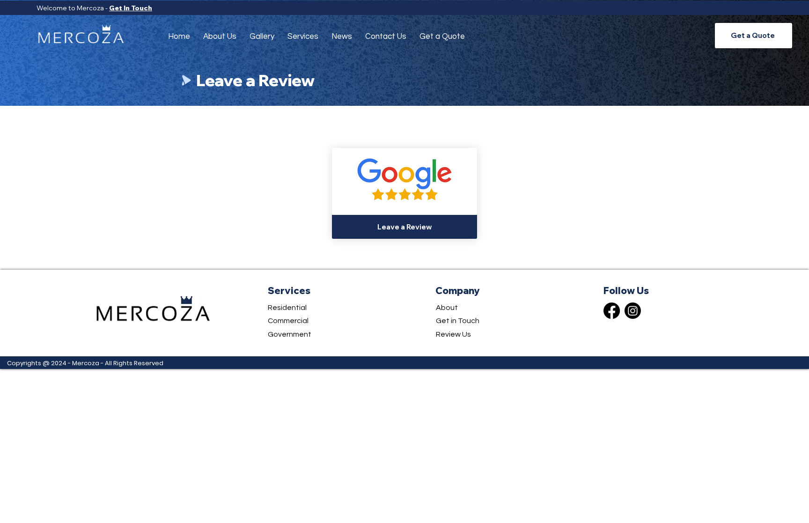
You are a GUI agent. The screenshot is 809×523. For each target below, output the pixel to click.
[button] (303, 36)
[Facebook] (611, 310)
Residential (287, 307)
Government (289, 334)
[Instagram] (633, 310)
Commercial (288, 320)
